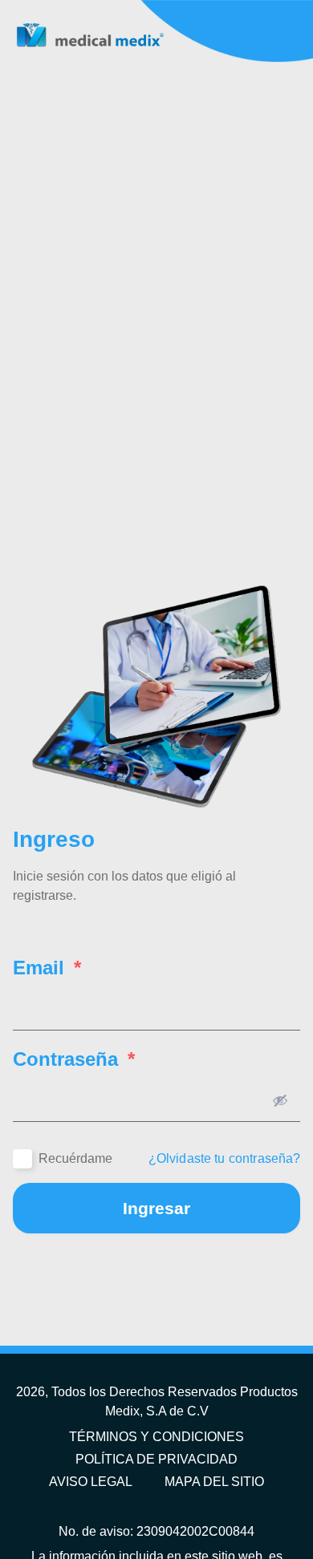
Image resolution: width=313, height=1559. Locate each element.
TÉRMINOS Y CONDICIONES (156, 1437)
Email (47, 968)
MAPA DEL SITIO (214, 1481)
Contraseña (74, 1059)
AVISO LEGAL (90, 1481)
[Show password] (280, 1100)
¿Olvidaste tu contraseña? (224, 1158)
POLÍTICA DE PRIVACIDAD (156, 1459)
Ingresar (156, 1208)
